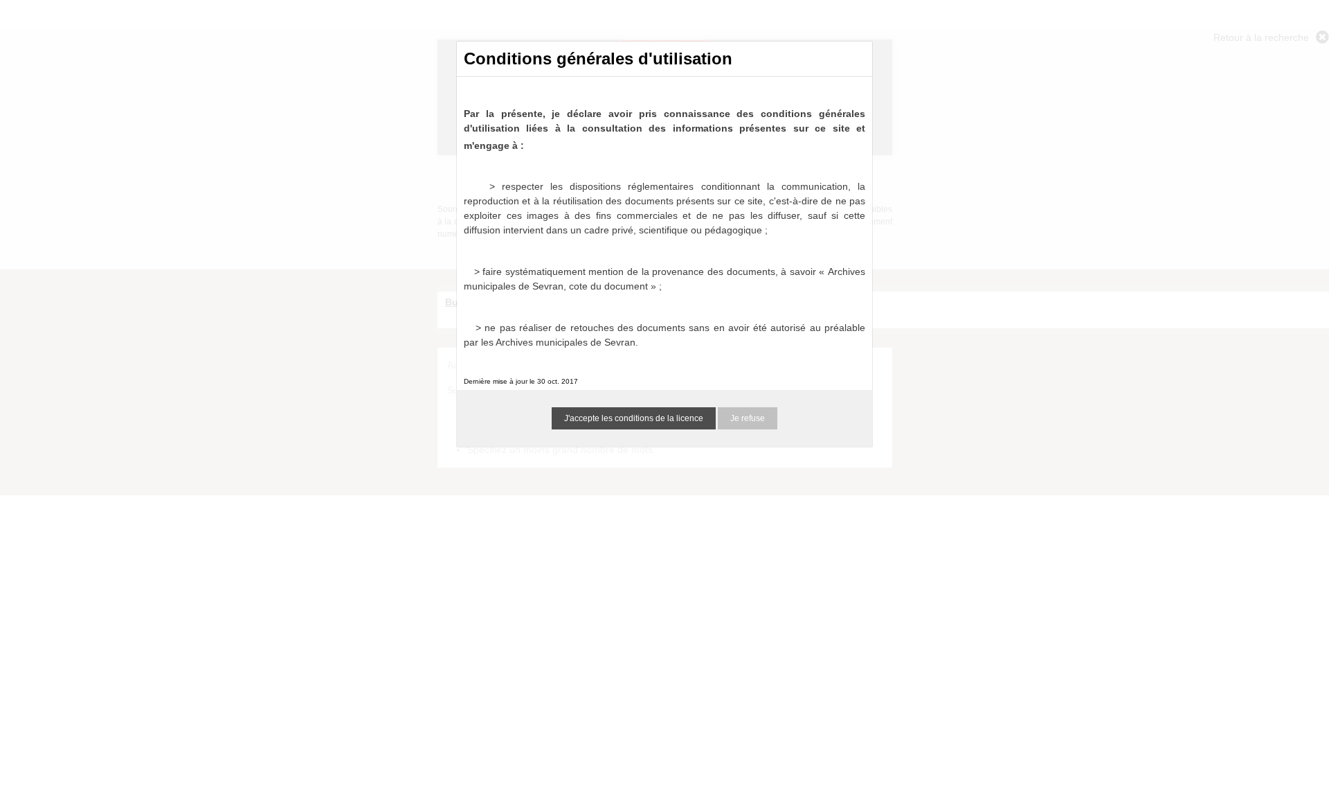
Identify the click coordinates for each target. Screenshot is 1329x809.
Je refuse (747, 418)
